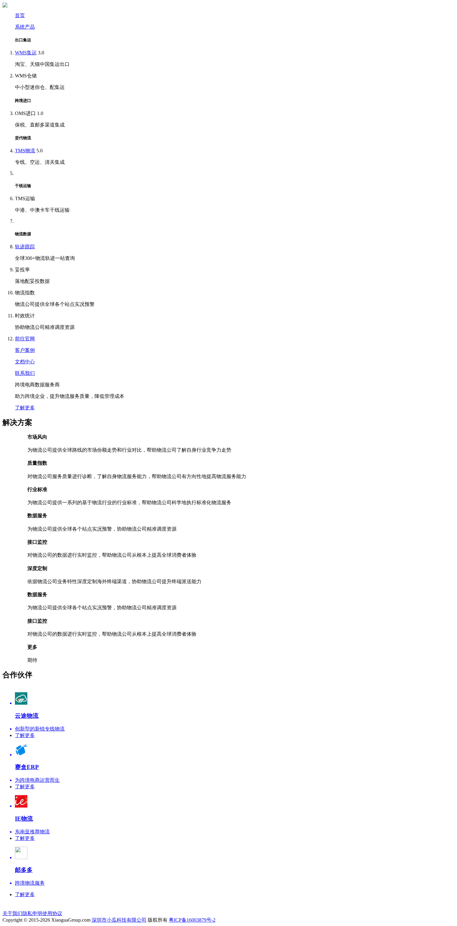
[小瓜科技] (4, 5)
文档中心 (25, 361)
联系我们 (25, 373)
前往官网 (25, 338)
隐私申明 (32, 913)
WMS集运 (26, 52)
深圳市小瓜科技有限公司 (119, 920)
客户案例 (25, 350)
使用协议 (52, 913)
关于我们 (12, 913)
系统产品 (25, 27)
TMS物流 (25, 150)
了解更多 (25, 407)
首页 (20, 15)
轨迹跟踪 (25, 246)
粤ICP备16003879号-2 (192, 920)
